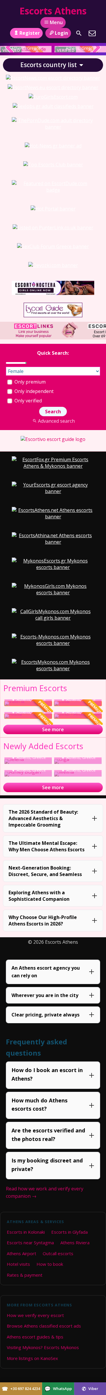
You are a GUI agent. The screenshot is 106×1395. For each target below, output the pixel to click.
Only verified (27, 400)
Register (29, 33)
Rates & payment (24, 1275)
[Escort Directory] (53, 315)
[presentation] (10, 48)
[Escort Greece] (53, 106)
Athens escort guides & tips (35, 1337)
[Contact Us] (92, 33)
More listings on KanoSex (32, 1358)
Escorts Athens (53, 10)
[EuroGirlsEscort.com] (53, 97)
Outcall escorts (58, 1253)
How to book (50, 1264)
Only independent (33, 391)
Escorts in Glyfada (69, 1232)
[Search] (79, 33)
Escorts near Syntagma (30, 1242)
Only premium (29, 382)
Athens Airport (21, 1253)
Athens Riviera (75, 1242)
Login (61, 33)
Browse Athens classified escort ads (44, 1326)
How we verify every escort (35, 1315)
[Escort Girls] (53, 78)
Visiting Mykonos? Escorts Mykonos (43, 1347)
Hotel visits (18, 1264)
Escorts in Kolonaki (26, 1232)
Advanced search (56, 421)
